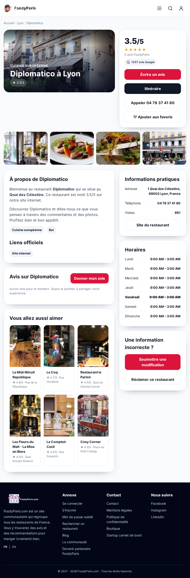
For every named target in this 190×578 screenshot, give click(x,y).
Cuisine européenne (27, 230)
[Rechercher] (170, 8)
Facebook (158, 503)
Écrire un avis (152, 74)
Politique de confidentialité (117, 519)
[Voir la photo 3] (118, 148)
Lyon (20, 23)
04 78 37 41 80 (168, 203)
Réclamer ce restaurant (152, 379)
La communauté (74, 542)
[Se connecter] (181, 8)
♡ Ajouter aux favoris (152, 117)
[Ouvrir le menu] (159, 8)
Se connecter (72, 503)
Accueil (9, 23)
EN (14, 547)
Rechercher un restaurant (73, 526)
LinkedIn (157, 517)
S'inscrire (69, 510)
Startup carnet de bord (124, 535)
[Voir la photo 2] (72, 148)
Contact (113, 503)
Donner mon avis (89, 278)
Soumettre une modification (152, 362)
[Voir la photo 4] (164, 148)
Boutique (113, 528)
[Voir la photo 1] (26, 148)
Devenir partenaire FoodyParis (76, 551)
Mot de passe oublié (77, 517)
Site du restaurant (152, 225)
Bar (51, 230)
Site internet (21, 253)
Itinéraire (153, 88)
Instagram (158, 510)
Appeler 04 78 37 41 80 (152, 102)
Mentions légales (119, 510)
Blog (65, 535)
